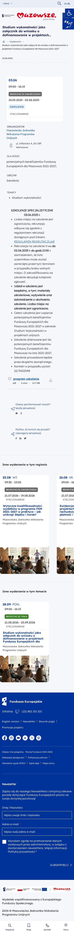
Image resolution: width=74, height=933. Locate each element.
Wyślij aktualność (25, 408)
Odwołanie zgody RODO (13, 763)
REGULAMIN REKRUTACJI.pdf (34, 241)
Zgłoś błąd (34, 763)
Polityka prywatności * (22, 851)
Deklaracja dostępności (13, 757)
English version (10, 721)
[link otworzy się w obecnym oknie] (8, 16)
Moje (29, 930)
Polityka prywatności (37, 757)
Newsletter (29, 721)
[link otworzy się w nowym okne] (36, 16)
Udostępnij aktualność (28, 433)
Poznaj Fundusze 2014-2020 (38, 752)
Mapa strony (49, 763)
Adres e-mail (11, 824)
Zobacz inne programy (13, 752)
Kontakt (47, 930)
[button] (69, 13)
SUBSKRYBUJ (59, 865)
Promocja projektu (12, 727)
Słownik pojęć (47, 721)
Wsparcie (9, 930)
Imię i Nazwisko (12, 807)
